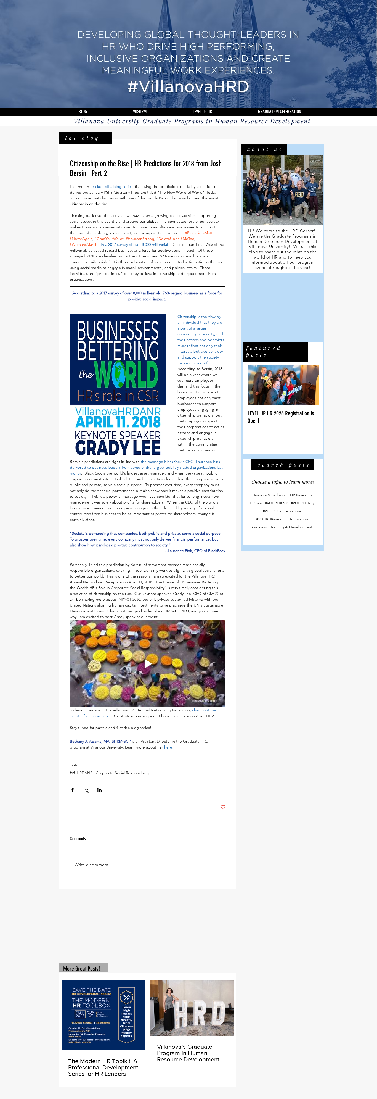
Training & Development (291, 527)
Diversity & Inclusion (269, 495)
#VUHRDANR (81, 773)
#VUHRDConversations (282, 511)
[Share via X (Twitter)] (86, 790)
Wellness (259, 527)
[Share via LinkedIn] (99, 790)
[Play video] (147, 663)
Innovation (299, 519)
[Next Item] (310, 385)
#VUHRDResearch (271, 519)
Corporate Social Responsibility (122, 773)
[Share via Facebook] (72, 790)
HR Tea (256, 503)
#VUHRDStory (302, 503)
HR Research (301, 495)
